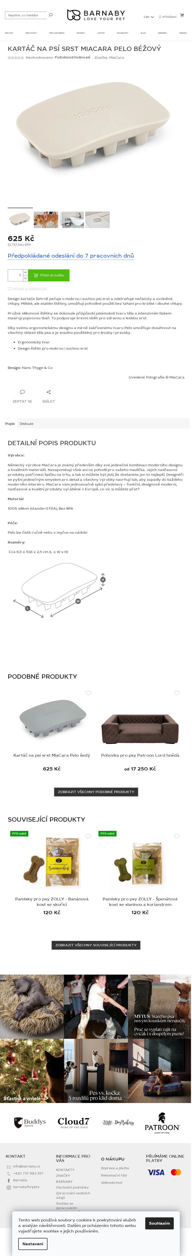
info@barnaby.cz (26, 1166)
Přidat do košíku (52, 275)
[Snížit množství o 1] (25, 278)
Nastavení (32, 1244)
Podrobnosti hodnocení (72, 57)
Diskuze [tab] (27, 423)
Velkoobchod (111, 1183)
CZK (147, 17)
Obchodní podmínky (72, 1187)
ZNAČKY (63, 1175)
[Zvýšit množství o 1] (25, 272)
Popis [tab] (10, 423)
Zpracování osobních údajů (73, 1195)
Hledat (50, 15)
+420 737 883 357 (28, 1173)
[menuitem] (9, 34)
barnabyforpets (26, 1187)
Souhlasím (159, 1223)
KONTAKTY (65, 1170)
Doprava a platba (115, 1168)
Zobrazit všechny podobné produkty (96, 792)
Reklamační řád (114, 1175)
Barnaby (20, 1180)
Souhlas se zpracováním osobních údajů (68, 1208)
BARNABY (64, 1182)
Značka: (109, 57)
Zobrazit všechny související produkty (96, 945)
